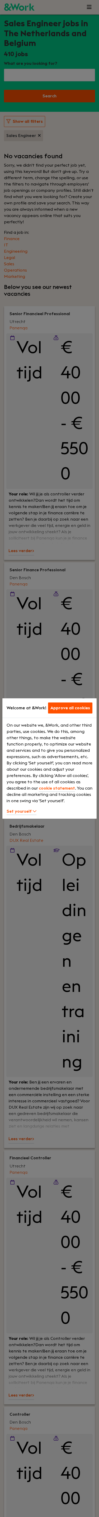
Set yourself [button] (20, 811)
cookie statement (57, 788)
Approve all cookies (70, 708)
